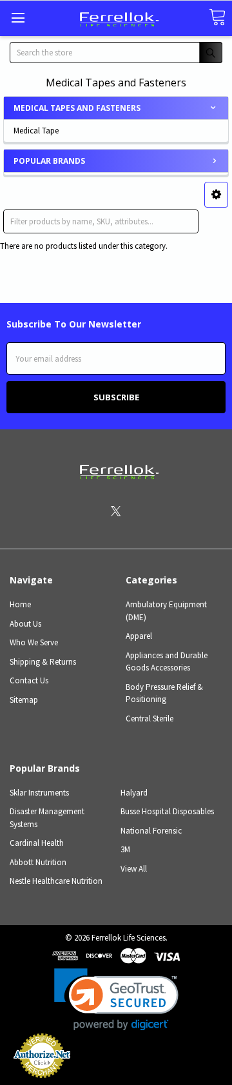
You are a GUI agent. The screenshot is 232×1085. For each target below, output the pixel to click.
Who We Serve (34, 642)
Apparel (139, 635)
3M (125, 849)
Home (20, 604)
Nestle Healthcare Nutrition (56, 880)
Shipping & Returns (43, 661)
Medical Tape (36, 130)
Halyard (134, 792)
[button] (216, 195)
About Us (25, 623)
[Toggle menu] (17, 17)
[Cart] (217, 18)
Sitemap (24, 699)
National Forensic (151, 830)
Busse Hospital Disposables (167, 811)
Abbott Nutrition (38, 862)
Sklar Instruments (39, 792)
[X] (115, 511)
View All (134, 868)
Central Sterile (149, 718)
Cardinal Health (37, 842)
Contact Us (29, 680)
